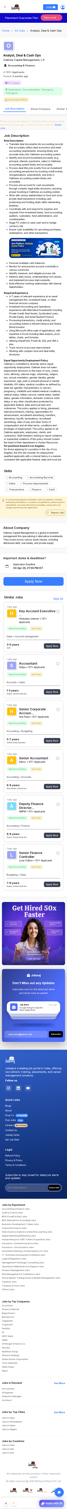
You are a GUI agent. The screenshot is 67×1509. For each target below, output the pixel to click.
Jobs (49, 7)
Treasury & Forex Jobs (13, 1285)
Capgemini (7, 1321)
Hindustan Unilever (29, 618)
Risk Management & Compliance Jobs (21, 1274)
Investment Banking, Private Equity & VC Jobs (25, 1251)
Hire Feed (24, 716)
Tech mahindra (9, 1363)
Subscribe (54, 1187)
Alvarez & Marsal (10, 1309)
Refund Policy (12, 1155)
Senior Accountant (33, 758)
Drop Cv (16, 1115)
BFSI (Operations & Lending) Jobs (19, 1220)
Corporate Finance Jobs (14, 1228)
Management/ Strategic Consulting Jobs (23, 1262)
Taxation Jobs (9, 1282)
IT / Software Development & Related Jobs (23, 1255)
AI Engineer (7, 1392)
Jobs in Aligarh (9, 1429)
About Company (40, 108)
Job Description (14, 108)
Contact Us (11, 1130)
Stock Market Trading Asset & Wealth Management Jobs (31, 1278)
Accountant (28, 663)
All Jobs (20, 30)
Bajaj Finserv (8, 1313)
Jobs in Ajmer (9, 1425)
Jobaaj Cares (12, 1134)
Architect (7, 1400)
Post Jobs (13, 1120)
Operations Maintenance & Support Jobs (23, 1266)
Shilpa (22, 667)
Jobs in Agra (8, 1418)
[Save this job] (58, 611)
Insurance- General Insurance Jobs (20, 1243)
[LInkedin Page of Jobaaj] (18, 1088)
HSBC (5, 1340)
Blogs (8, 1105)
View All (58, 598)
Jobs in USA (8, 1453)
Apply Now (33, 581)
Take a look (50, 17)
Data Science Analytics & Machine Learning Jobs (27, 1232)
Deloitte (6, 1328)
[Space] (10, 1060)
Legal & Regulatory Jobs (14, 1258)
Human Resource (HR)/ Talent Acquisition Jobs (26, 1239)
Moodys (6, 1347)
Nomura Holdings (10, 1355)
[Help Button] (59, 1492)
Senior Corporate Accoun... (32, 711)
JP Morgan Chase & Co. (14, 1344)
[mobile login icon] (62, 7)
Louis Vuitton (26, 860)
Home (5, 30)
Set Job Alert (12, 1139)
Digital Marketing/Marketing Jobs (19, 1236)
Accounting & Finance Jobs (16, 1209)
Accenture (7, 1305)
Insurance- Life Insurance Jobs (18, 1247)
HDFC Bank (7, 1336)
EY (3, 1332)
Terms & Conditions (15, 1165)
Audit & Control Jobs (12, 1212)
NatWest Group (10, 1351)
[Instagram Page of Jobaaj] (8, 1088)
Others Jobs (8, 1289)
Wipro (5, 1371)
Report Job (57, 512)
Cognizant (7, 1324)
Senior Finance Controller (30, 855)
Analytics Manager (11, 1396)
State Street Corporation (15, 1359)
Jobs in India (8, 1445)
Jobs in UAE (8, 1449)
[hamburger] (5, 7)
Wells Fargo (8, 1367)
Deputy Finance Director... (31, 806)
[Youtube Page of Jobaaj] (28, 1088)
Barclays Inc (8, 1317)
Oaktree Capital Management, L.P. (24, 59)
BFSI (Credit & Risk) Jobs (14, 1216)
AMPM (22, 811)
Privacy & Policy (13, 1160)
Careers (16, 1125)
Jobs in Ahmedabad (12, 1421)
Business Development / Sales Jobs (20, 1224)
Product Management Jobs (16, 1270)
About (8, 1110)
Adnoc (22, 761)
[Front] (15, 7)
